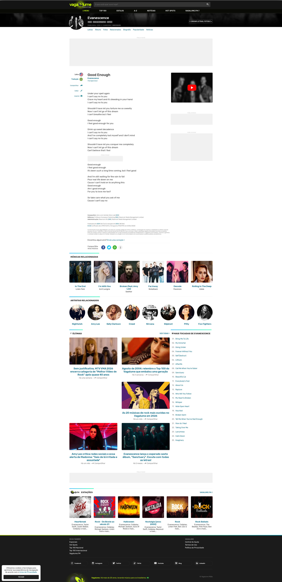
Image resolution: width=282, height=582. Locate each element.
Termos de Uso (191, 545)
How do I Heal (181, 423)
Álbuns (98, 30)
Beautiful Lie (180, 377)
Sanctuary (179, 373)
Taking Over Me (181, 428)
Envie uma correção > (116, 240)
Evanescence (98, 18)
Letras (90, 30)
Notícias (151, 11)
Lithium (178, 360)
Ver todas (164, 333)
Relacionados (115, 30)
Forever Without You (183, 351)
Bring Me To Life (182, 339)
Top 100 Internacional (78, 551)
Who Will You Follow (183, 394)
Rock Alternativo (99, 22)
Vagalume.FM (191, 11)
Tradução (74, 79)
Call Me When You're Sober (186, 368)
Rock (90, 22)
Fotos (105, 30)
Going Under (180, 347)
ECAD (89, 226)
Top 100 (102, 11)
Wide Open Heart (182, 406)
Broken (180, 415)
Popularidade (138, 30)
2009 (98, 224)
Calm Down (180, 436)
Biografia (127, 30)
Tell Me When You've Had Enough (189, 419)
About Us (179, 385)
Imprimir (77, 96)
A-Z (135, 11)
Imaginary (179, 440)
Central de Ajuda (192, 542)
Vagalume (80, 4)
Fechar (21, 577)
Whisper (178, 402)
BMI (117, 215)
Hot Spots (170, 11)
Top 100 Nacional (76, 548)
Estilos (120, 11)
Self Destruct (180, 356)
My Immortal (180, 343)
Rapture (178, 390)
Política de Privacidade (194, 548)
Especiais (73, 542)
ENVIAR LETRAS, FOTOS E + (201, 21)
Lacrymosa (180, 432)
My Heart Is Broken (183, 398)
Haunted (179, 411)
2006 (117, 224)
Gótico (109, 22)
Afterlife (178, 364)
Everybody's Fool (182, 381)
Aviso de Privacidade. (28, 572)
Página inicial (92, 25)
